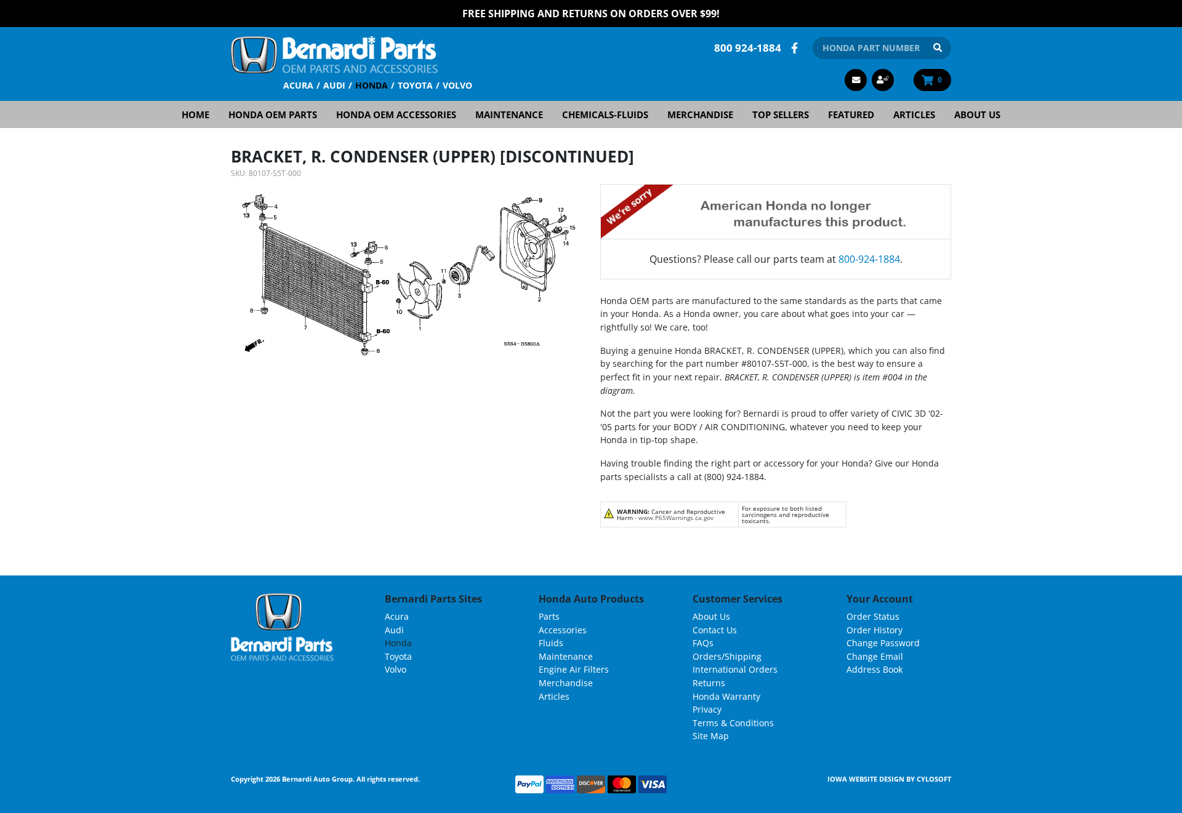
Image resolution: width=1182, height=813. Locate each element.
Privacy (707, 709)
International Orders (735, 669)
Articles (914, 114)
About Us (977, 114)
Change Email (874, 656)
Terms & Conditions (733, 723)
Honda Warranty (726, 696)
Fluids (551, 643)
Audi (334, 85)
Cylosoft (934, 778)
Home (195, 114)
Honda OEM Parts (272, 114)
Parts (549, 616)
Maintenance (509, 114)
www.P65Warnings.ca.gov (676, 517)
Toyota (415, 85)
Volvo (457, 85)
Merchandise (700, 114)
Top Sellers (780, 114)
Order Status (872, 616)
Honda (371, 85)
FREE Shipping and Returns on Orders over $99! (591, 13)
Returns (709, 683)
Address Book (874, 669)
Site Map (711, 736)
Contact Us (715, 630)
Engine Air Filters (574, 669)
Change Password (883, 643)
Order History (874, 630)
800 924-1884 (747, 48)
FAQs (703, 643)
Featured (851, 114)
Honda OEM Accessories (396, 114)
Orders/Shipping (727, 656)
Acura (298, 85)
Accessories (563, 630)
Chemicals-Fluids (605, 114)
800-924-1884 (869, 259)
